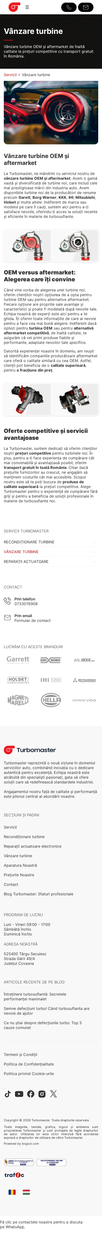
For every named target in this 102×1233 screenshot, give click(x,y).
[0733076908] (69, 7)
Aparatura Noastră (20, 865)
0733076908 (26, 603)
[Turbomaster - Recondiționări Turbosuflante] (14, 12)
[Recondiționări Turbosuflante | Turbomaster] (30, 750)
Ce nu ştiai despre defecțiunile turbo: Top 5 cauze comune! (43, 1025)
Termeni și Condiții (20, 1054)
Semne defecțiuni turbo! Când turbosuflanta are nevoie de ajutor (46, 1011)
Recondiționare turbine (29, 542)
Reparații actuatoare (26, 561)
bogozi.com (30, 1143)
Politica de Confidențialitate (29, 1064)
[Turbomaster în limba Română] (12, 1192)
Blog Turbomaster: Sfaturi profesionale (38, 894)
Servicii (10, 74)
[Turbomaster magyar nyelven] (26, 1192)
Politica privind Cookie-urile (29, 1073)
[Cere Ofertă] (85, 7)
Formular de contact (32, 620)
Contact (11, 884)
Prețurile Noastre (19, 874)
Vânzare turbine (21, 551)
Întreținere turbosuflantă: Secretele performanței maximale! (35, 996)
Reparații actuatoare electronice (32, 846)
